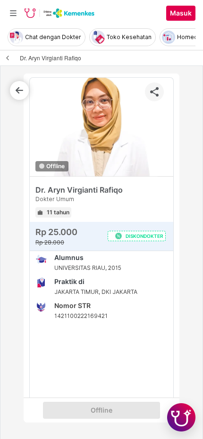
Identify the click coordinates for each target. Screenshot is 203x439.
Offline (101, 410)
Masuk (181, 13)
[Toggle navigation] (13, 13)
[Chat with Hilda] (181, 417)
